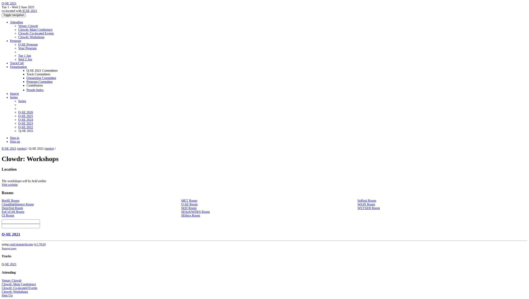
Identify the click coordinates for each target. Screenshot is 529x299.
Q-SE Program (28, 44)
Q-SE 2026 (25, 112)
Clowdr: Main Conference (35, 29)
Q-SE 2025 (25, 116)
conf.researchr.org (21, 244)
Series (22, 101)
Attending (16, 22)
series (21, 148)
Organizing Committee (41, 78)
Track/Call (17, 63)
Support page (9, 248)
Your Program (27, 48)
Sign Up (7, 295)
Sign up (15, 141)
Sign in (14, 138)
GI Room (8, 215)
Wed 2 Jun (25, 59)
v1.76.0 (40, 244)
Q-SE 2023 (25, 123)
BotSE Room (10, 200)
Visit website (10, 184)
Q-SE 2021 (11, 234)
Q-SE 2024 (25, 119)
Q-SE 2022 (25, 127)
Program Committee (39, 81)
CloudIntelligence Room (18, 204)
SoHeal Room (366, 200)
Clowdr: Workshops (31, 37)
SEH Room (189, 208)
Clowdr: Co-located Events (36, 33)
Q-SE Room (189, 204)
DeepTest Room (12, 208)
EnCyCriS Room (13, 212)
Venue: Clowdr (28, 26)
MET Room (189, 200)
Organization (18, 67)
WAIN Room (366, 204)
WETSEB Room (368, 208)
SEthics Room (190, 215)
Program (15, 41)
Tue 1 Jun (24, 55)
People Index (35, 90)
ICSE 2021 (30, 11)
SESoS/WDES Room (195, 212)
